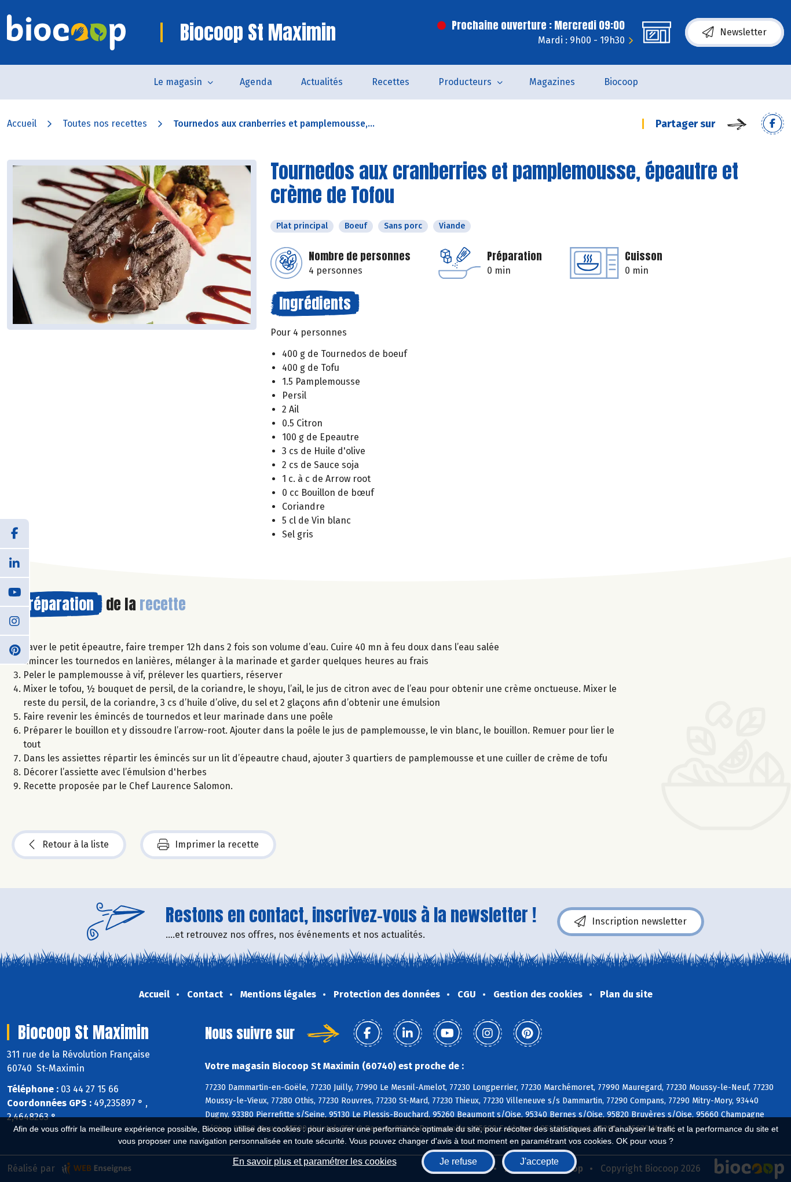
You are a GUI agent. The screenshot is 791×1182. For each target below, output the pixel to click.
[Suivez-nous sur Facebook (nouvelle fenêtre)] (14, 533)
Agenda (256, 81)
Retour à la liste (75, 844)
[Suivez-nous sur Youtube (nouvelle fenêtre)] (14, 591)
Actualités (322, 81)
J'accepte (539, 1161)
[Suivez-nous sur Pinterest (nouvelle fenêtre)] (14, 649)
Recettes (390, 81)
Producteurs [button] (465, 81)
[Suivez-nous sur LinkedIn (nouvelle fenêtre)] (14, 562)
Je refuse (458, 1161)
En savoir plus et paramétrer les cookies (315, 1161)
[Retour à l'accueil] (66, 32)
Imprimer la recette (217, 844)
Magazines (552, 81)
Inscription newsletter (639, 921)
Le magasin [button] (177, 81)
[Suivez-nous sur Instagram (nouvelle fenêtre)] (14, 620)
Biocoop (621, 81)
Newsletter (743, 32)
